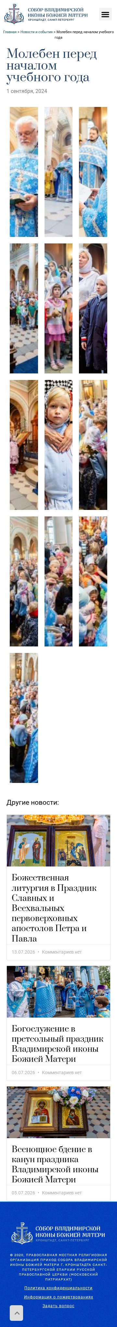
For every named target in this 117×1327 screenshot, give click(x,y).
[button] (105, 14)
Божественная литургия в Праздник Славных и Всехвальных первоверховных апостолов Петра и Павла (54, 908)
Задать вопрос (58, 1306)
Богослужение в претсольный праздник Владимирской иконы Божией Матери (57, 1044)
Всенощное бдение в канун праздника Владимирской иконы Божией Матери (55, 1165)
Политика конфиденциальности (58, 1288)
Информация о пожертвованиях (58, 1297)
